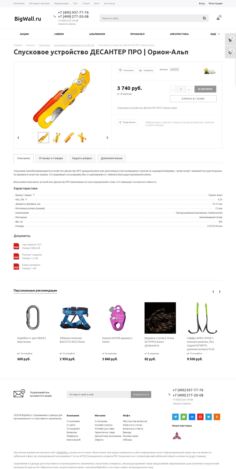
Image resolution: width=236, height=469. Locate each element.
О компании (73, 421)
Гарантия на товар (105, 432)
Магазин (100, 415)
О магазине (101, 421)
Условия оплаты (103, 425)
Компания (73, 415)
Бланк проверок (31, 264)
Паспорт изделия (32, 254)
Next (107, 137)
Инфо (126, 415)
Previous (18, 137)
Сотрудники (73, 428)
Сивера (59, 34)
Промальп (137, 34)
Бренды (127, 432)
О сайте (71, 425)
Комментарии (130, 436)
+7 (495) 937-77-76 (73, 12)
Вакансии (72, 432)
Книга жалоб (74, 440)
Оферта (99, 440)
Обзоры (127, 440)
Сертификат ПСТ (32, 244)
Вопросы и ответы (133, 428)
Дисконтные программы (108, 436)
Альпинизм (97, 34)
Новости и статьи (132, 425)
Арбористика (179, 34)
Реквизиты (72, 436)
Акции (24, 34)
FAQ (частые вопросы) (135, 421)
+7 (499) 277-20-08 (73, 16)
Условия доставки (104, 428)
